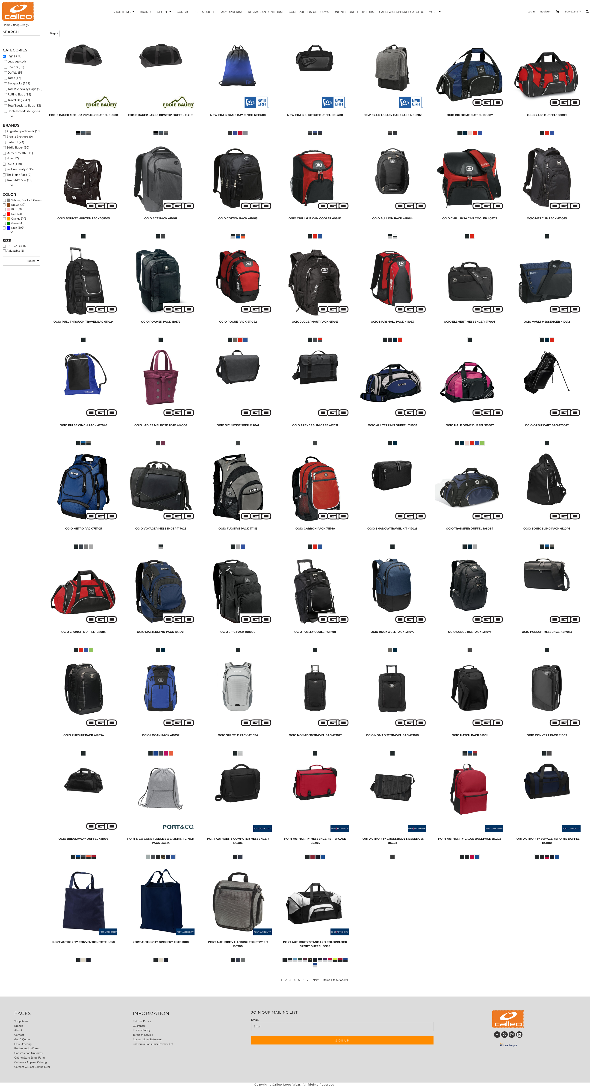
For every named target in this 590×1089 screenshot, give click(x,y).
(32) (18, 205)
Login (531, 11)
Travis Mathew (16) (19, 180)
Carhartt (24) (15, 142)
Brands (18, 1026)
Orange (15, 218)
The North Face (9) (18, 175)
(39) (17, 223)
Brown (15, 205)
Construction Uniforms (28, 1053)
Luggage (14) (17, 62)
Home (6, 25)
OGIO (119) (14, 164)
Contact (19, 1035)
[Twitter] (504, 1034)
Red (13, 214)
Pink (14, 209)
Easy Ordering (23, 1044)
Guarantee (139, 1026)
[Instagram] (512, 1034)
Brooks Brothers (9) (19, 137)
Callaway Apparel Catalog (30, 1062)
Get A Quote (22, 1039)
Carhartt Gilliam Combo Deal (32, 1067)
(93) (16, 214)
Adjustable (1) (15, 251)
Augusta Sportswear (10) (23, 131)
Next (316, 980)
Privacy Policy (141, 1030)
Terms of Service (143, 1035)
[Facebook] (497, 1034)
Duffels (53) (16, 73)
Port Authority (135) (20, 169)
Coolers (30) (16, 67)
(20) (17, 209)
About (18, 1030)
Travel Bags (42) (19, 100)
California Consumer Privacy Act (153, 1044)
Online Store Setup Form (29, 1057)
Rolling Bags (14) (19, 94)
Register (545, 11)
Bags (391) (13, 56)
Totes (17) (14, 78)
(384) (27, 200)
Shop (16, 25)
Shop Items (21, 1021)
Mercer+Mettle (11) (19, 153)
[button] (124, 12)
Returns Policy (142, 1021)
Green (15, 223)
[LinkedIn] (519, 1034)
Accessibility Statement (147, 1039)
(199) (17, 228)
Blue (14, 228)
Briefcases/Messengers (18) (26, 111)
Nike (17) (12, 158)
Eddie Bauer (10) (17, 148)
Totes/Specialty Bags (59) (25, 89)
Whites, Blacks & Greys (25, 200)
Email (255, 1020)
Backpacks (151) (19, 83)
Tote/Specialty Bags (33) (24, 106)
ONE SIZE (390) (16, 246)
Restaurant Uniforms (27, 1048)
